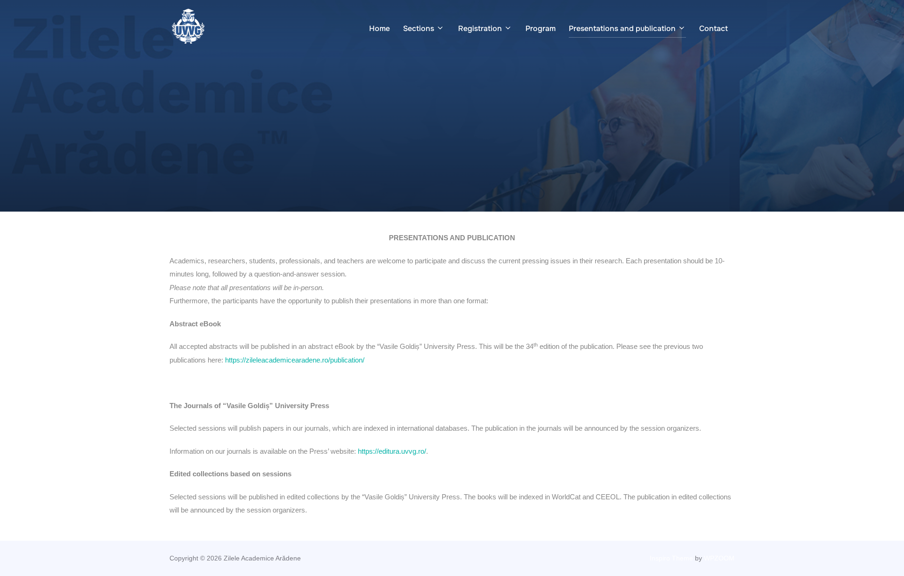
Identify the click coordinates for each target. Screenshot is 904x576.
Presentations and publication (622, 28)
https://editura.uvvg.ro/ (392, 451)
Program (540, 28)
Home (379, 28)
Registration (480, 28)
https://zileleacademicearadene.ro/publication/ (294, 360)
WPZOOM (719, 558)
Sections (418, 28)
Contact (713, 28)
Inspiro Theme (671, 558)
